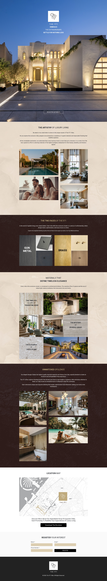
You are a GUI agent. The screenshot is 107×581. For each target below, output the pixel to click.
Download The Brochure (53, 525)
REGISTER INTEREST (53, 112)
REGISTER (65, 550)
